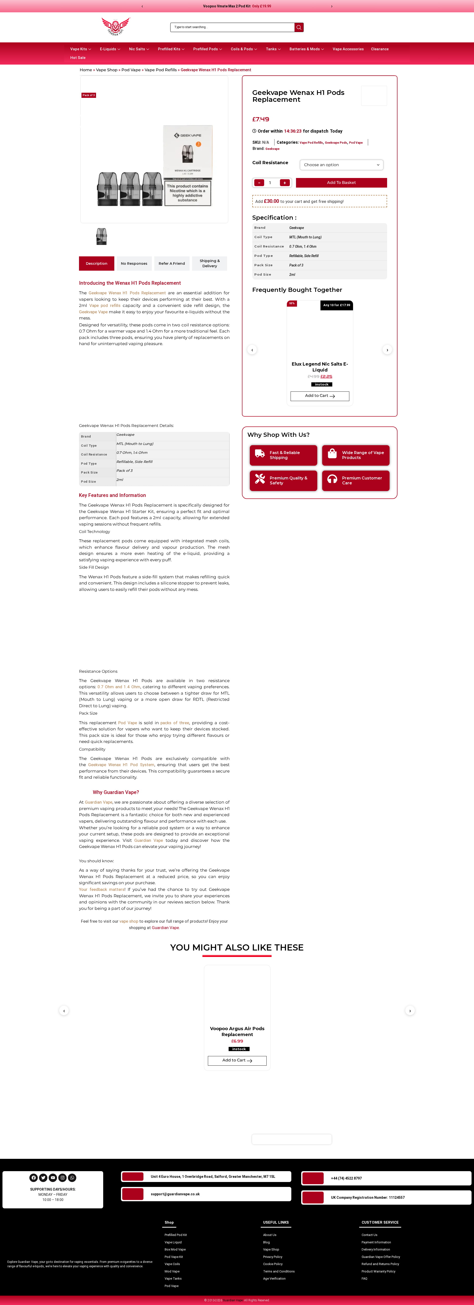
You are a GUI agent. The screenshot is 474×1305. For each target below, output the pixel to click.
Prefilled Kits (169, 49)
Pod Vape (131, 70)
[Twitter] (43, 1178)
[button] (252, 349)
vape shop (128, 921)
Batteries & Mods (305, 49)
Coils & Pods (242, 49)
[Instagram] (62, 1178)
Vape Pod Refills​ (161, 70)
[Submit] (361, 1139)
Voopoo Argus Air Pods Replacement (237, 1031)
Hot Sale (77, 57)
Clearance (380, 49)
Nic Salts (137, 49)
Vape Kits (78, 49)
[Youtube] (53, 1178)
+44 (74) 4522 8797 (346, 1178)
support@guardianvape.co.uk (175, 1194)
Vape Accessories (348, 49)
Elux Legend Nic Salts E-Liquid (320, 366)
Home (86, 70)
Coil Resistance (270, 162)
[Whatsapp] (72, 1178)
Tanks (271, 49)
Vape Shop (107, 70)
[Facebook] (33, 1178)
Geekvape (272, 149)
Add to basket (341, 182)
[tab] (96, 263)
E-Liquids (108, 49)
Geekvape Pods (336, 142)
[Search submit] (299, 27)
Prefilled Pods (205, 49)
